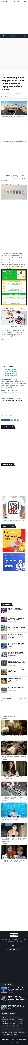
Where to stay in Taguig (10, 373)
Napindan (20, 1023)
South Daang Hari (17, 1030)
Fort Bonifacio (20, 1019)
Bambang (11, 1017)
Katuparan (13, 1021)
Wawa (8, 1034)
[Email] (7, 96)
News (6, 74)
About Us (8, 1)
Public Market (9, 415)
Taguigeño (14, 36)
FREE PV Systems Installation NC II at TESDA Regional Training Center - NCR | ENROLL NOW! (17, 618)
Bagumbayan (4, 1017)
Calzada (16, 1017)
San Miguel (4, 1030)
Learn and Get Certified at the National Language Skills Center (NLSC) (16, 645)
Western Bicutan (14, 1034)
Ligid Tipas (19, 1021)
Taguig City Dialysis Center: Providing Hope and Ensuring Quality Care (15, 636)
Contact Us (16, 1)
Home (3, 1)
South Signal (4, 1032)
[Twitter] (5, 96)
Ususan (3, 1034)
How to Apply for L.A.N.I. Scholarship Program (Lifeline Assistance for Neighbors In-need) (16, 610)
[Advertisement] (14, 18)
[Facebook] (3, 96)
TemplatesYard (14, 1039)
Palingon (13, 1027)
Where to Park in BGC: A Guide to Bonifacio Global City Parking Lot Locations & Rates (16, 662)
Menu (3, 36)
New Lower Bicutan (6, 1025)
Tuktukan (15, 1032)
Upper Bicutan (22, 1032)
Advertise (23, 1)
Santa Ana (10, 1030)
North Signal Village (6, 1027)
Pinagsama (19, 1027)
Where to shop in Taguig (10, 375)
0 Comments (19, 93)
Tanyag (10, 1032)
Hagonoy (4, 1021)
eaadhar (14, 1041)
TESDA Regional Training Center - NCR (16, 688)
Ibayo (9, 1021)
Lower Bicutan (5, 1023)
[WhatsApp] (15, 420)
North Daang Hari (15, 1025)
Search (25, 36)
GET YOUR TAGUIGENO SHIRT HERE (14, 327)
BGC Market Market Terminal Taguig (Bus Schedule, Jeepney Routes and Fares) (16, 654)
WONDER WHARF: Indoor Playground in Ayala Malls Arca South (16, 680)
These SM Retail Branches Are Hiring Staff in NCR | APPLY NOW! (16, 626)
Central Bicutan (5, 1019)
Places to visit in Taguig (10, 371)
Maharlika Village (13, 1023)
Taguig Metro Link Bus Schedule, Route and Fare (16, 670)
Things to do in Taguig (9, 369)
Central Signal (13, 1019)
